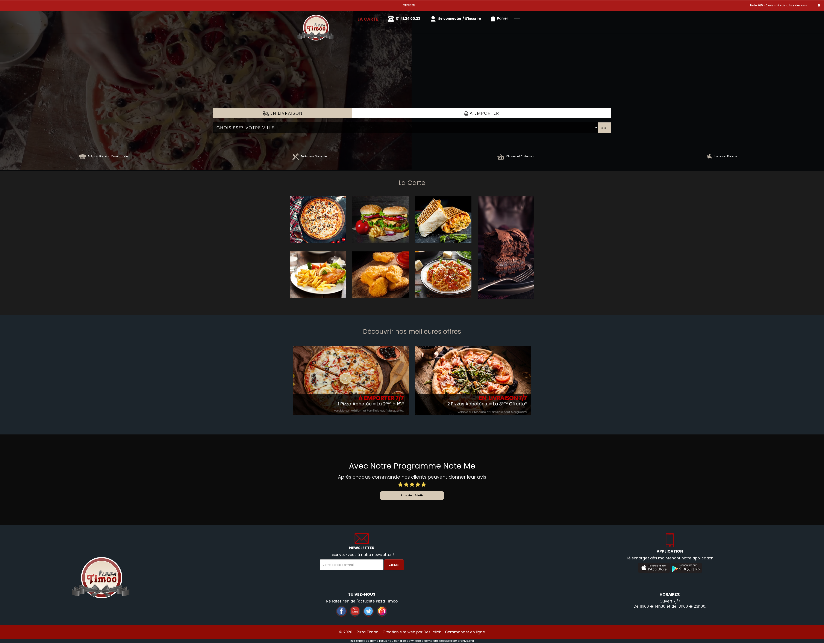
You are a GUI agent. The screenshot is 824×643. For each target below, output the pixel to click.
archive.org (466, 641)
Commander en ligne (465, 632)
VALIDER (394, 565)
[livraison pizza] (315, 17)
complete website (437, 641)
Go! (604, 128)
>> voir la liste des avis (791, 5)
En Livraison (286, 113)
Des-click (432, 632)
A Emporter (483, 113)
